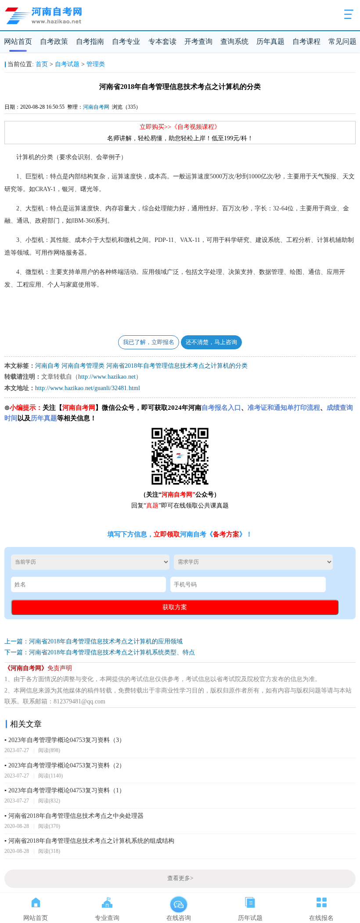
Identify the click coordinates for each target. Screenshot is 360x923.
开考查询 (198, 41)
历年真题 (270, 41)
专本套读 (162, 41)
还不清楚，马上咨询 (211, 342)
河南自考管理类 (82, 365)
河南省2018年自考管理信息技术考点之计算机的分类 (177, 365)
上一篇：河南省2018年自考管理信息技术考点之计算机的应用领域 (93, 641)
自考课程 (306, 41)
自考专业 (126, 41)
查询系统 (234, 41)
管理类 (95, 64)
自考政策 (54, 41)
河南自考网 (96, 107)
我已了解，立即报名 (148, 342)
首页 (42, 64)
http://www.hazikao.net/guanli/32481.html (87, 388)
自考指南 (90, 41)
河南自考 (47, 365)
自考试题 (67, 64)
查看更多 (180, 878)
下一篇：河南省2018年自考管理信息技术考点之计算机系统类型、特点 (99, 652)
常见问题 (342, 41)
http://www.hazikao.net (107, 376)
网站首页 (18, 41)
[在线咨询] (178, 901)
